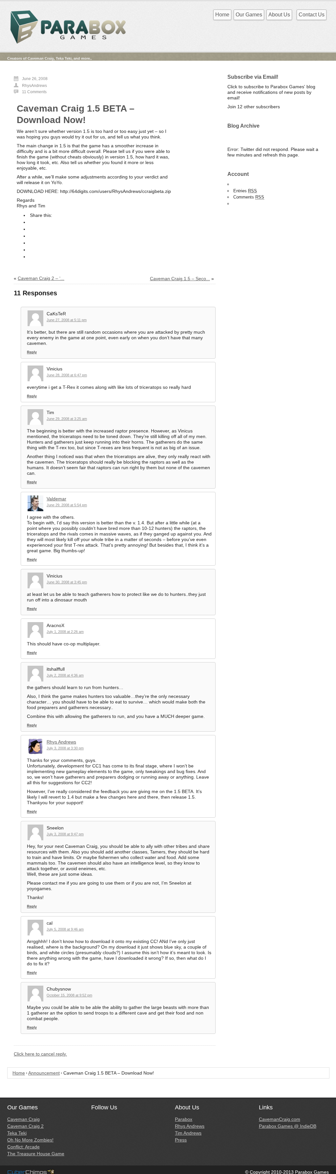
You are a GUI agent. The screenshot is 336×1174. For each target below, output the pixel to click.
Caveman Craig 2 (25, 1126)
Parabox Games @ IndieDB (287, 1126)
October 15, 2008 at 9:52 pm (69, 995)
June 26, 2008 (35, 78)
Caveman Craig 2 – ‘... (41, 278)
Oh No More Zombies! (30, 1140)
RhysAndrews (34, 85)
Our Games (249, 14)
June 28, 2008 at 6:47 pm (67, 375)
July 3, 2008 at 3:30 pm (65, 748)
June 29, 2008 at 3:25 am (67, 419)
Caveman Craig (23, 1119)
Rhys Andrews (61, 741)
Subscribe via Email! (252, 77)
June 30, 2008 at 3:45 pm (67, 582)
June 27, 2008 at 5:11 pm (67, 320)
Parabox (183, 1119)
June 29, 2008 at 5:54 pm (67, 505)
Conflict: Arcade (23, 1146)
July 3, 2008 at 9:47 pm (65, 834)
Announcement (44, 1073)
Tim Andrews (188, 1133)
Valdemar (56, 498)
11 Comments (34, 92)
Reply (32, 352)
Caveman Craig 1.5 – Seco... (180, 278)
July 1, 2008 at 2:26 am (65, 632)
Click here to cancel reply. (40, 1054)
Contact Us (312, 14)
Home (222, 14)
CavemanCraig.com (279, 1119)
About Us (279, 14)
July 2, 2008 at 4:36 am (65, 675)
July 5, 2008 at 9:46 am (65, 929)
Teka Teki (17, 1133)
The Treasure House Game (35, 1153)
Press (181, 1140)
